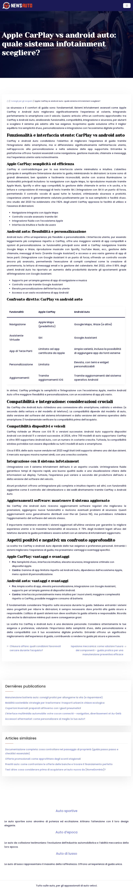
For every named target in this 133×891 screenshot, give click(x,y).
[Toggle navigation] (127, 5)
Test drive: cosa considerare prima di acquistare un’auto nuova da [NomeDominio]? (55, 769)
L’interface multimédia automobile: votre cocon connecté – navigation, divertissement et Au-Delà (63, 713)
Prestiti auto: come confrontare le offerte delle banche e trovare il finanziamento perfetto (59, 764)
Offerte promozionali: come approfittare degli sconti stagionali (43, 758)
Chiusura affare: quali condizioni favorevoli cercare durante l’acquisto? (35, 648)
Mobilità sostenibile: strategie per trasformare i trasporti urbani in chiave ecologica (54, 702)
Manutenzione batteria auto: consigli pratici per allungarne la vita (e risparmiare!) (54, 697)
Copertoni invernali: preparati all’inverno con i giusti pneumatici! (43, 708)
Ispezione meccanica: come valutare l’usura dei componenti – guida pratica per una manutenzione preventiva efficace (97, 650)
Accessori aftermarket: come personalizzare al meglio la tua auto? (45, 719)
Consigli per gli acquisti (22, 101)
